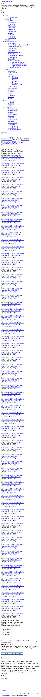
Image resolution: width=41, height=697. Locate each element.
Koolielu (7, 69)
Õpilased (11, 102)
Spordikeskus (12, 38)
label (2, 12)
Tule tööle (11, 117)
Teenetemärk (12, 31)
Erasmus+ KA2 (17, 85)
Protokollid (15, 126)
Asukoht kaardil (13, 128)
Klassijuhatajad (13, 114)
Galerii (10, 98)
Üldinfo (10, 21)
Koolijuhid (11, 34)
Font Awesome (9, 695)
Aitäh (6, 100)
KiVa (10, 93)
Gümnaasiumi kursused (19, 62)
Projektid (11, 76)
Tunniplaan (11, 50)
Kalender (11, 91)
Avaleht (7, 15)
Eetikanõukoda (12, 123)
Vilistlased (11, 36)
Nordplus (15, 83)
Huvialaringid (12, 72)
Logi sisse (4, 690)
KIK (13, 79)
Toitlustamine (12, 86)
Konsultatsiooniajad (14, 52)
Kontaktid (8, 107)
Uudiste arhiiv (12, 17)
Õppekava (11, 43)
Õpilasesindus (12, 110)
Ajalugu (10, 33)
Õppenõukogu (12, 57)
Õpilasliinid (11, 95)
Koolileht (11, 90)
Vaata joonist (4, 678)
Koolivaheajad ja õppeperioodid (18, 45)
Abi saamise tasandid (14, 67)
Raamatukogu (12, 88)
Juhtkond (11, 121)
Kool (9, 105)
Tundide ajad (12, 48)
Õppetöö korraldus (10, 41)
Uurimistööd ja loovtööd (15, 55)
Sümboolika (12, 26)
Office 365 (11, 59)
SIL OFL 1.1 (26, 695)
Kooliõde (11, 97)
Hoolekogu (11, 124)
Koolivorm (11, 71)
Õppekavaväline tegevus (19, 66)
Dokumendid (12, 24)
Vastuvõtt (7, 40)
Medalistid (11, 29)
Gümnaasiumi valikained (19, 64)
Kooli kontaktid (13, 109)
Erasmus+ (15, 81)
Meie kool (8, 19)
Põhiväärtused (12, 22)
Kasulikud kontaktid (14, 130)
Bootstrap (3, 693)
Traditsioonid (12, 27)
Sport (10, 74)
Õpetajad (11, 104)
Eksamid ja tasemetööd (15, 46)
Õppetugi (11, 53)
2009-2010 (12, 138)
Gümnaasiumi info (14, 60)
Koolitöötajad (12, 119)
